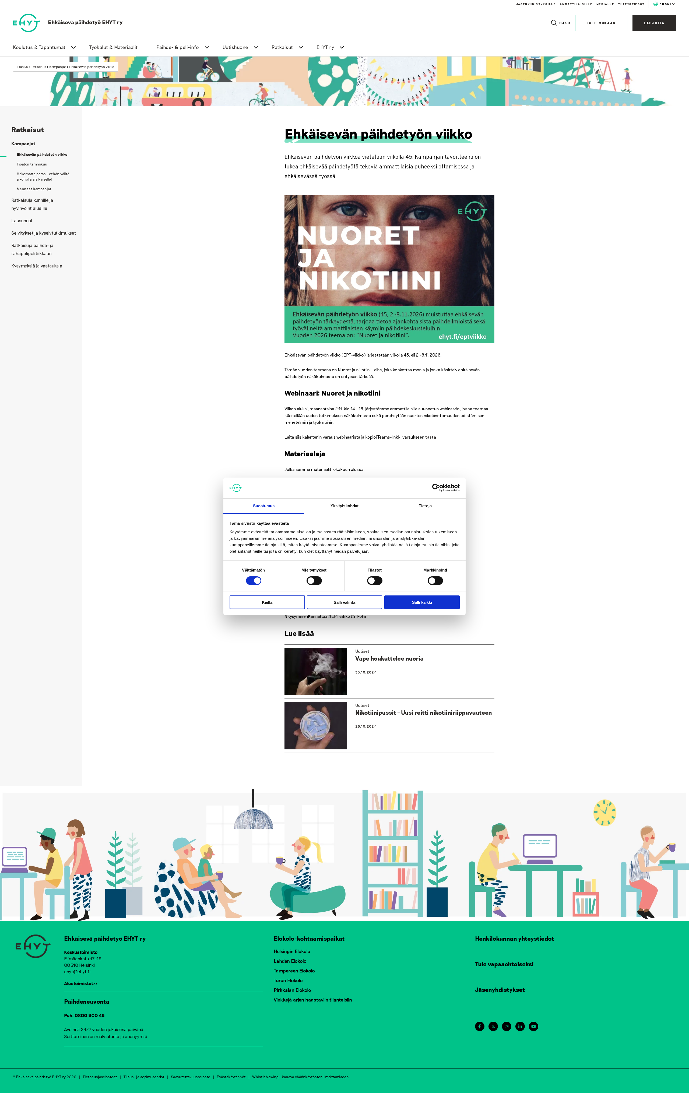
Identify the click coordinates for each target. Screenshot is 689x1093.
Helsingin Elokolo (292, 951)
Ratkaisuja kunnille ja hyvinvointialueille (32, 204)
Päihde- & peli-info (177, 47)
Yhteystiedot (631, 4)
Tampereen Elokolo (294, 971)
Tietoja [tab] (425, 505)
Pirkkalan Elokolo (292, 990)
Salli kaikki (422, 602)
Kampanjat (57, 67)
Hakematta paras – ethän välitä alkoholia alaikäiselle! (43, 176)
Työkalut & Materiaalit (113, 47)
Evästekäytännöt (231, 1076)
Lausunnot (22, 220)
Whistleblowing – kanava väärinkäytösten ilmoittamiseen (300, 1076)
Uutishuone (235, 47)
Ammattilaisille (576, 4)
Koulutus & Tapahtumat (39, 47)
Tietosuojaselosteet (100, 1076)
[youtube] (533, 1026)
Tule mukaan (601, 23)
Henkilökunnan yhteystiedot (514, 938)
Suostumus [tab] (264, 505)
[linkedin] (520, 1026)
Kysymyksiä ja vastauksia (36, 265)
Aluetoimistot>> (80, 983)
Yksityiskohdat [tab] (344, 505)
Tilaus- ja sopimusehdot (144, 1076)
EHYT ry (325, 47)
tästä (430, 436)
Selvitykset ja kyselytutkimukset (43, 232)
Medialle (605, 4)
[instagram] (506, 1026)
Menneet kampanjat (34, 188)
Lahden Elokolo (290, 961)
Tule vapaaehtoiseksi (504, 963)
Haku (565, 23)
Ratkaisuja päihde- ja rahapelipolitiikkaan (32, 249)
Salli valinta (344, 602)
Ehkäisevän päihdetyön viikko (91, 67)
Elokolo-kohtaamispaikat (309, 938)
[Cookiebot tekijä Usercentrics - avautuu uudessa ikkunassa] (436, 488)
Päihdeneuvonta (87, 1001)
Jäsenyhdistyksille (536, 4)
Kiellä (267, 602)
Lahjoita (654, 23)
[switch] (314, 580)
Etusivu (22, 67)
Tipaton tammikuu (32, 164)
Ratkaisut (282, 47)
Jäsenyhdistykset (500, 989)
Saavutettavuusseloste (190, 1076)
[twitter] (493, 1026)
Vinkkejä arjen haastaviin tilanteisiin (313, 1000)
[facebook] (479, 1026)
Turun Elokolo (288, 980)
